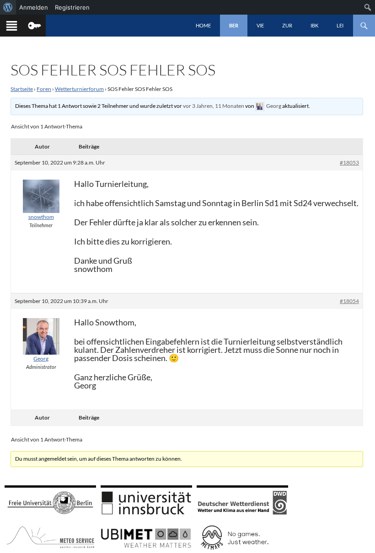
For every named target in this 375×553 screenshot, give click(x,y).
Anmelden (33, 7)
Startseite (22, 88)
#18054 (349, 301)
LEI (340, 25)
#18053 (349, 162)
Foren (44, 88)
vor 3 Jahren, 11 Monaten (213, 105)
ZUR (287, 25)
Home (203, 25)
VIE (260, 25)
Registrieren (72, 7)
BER (233, 25)
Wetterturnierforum (79, 88)
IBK (314, 25)
